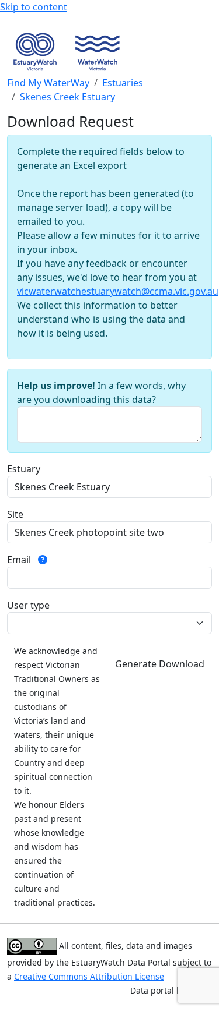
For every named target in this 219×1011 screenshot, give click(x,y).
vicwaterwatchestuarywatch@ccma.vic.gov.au (117, 291)
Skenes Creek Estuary (67, 96)
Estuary (23, 468)
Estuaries (122, 82)
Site (15, 514)
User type (28, 605)
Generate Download (159, 663)
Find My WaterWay (48, 82)
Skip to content (33, 7)
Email (20, 559)
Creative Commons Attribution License (89, 976)
